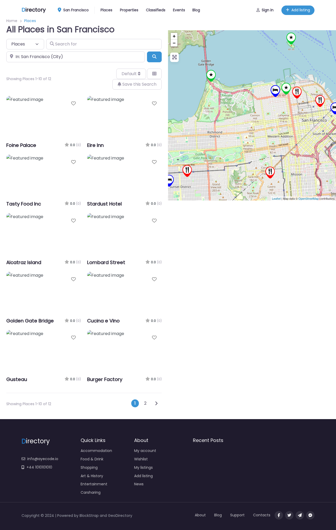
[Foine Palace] (275, 91)
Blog (196, 10)
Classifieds (155, 10)
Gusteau (16, 379)
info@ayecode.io (42, 458)
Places (106, 10)
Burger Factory (104, 379)
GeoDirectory (120, 515)
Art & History (92, 475)
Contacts (261, 515)
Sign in (268, 10)
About (200, 515)
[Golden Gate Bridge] (211, 76)
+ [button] (174, 36)
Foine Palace (21, 145)
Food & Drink (92, 459)
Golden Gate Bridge (30, 320)
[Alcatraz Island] (291, 38)
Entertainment (94, 484)
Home (11, 20)
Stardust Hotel (104, 203)
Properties (129, 10)
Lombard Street (106, 262)
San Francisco (75, 10)
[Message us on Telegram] (300, 515)
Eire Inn (95, 145)
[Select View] (154, 74)
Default (130, 74)
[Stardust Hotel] (169, 181)
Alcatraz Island (23, 262)
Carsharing (91, 492)
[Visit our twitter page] (289, 515)
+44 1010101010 (39, 467)
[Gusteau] (320, 101)
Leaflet (276, 198)
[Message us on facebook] (310, 515)
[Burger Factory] (187, 171)
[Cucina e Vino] (297, 93)
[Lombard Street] (286, 89)
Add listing (300, 10)
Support (237, 515)
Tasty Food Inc (23, 203)
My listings (143, 467)
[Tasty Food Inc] (270, 172)
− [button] (174, 43)
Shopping (89, 467)
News (139, 484)
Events (179, 10)
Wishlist (141, 459)
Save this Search (138, 84)
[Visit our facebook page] (279, 515)
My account (145, 450)
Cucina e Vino (103, 320)
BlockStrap (90, 515)
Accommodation (96, 450)
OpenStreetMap (308, 198)
